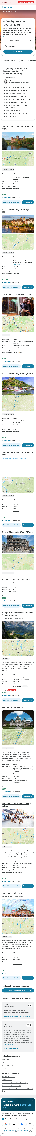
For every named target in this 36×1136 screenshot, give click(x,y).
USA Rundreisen (7, 1080)
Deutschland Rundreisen (7, 11)
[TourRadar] (8, 7)
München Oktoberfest (12, 116)
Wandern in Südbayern (13, 110)
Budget (15, 11)
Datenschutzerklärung (24, 1130)
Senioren (4, 1068)
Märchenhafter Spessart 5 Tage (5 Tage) (18, 99)
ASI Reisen (16, 188)
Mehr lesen (6, 37)
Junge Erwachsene (7, 1065)
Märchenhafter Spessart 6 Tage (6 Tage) (18, 87)
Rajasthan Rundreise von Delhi (11, 1086)
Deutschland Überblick (9, 60)
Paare (4, 1062)
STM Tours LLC (17, 686)
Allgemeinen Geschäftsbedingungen (10, 1130)
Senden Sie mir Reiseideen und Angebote (17, 1119)
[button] (18, 197)
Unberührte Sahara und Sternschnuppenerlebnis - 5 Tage (17, 1090)
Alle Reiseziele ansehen (19, 264)
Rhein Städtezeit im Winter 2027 (16, 93)
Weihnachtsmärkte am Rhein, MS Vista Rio (17, 1016)
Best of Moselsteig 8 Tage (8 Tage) (16, 102)
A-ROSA (15, 352)
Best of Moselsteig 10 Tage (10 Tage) (17, 90)
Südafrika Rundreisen (8, 1077)
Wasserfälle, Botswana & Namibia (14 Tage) (15, 1083)
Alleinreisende (6, 1059)
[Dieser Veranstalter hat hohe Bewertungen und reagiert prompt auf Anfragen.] (20, 352)
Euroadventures (17, 872)
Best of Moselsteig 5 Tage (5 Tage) (16, 96)
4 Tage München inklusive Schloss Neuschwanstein (16, 106)
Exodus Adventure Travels (20, 780)
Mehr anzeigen (8, 1044)
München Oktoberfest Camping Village (17, 113)
